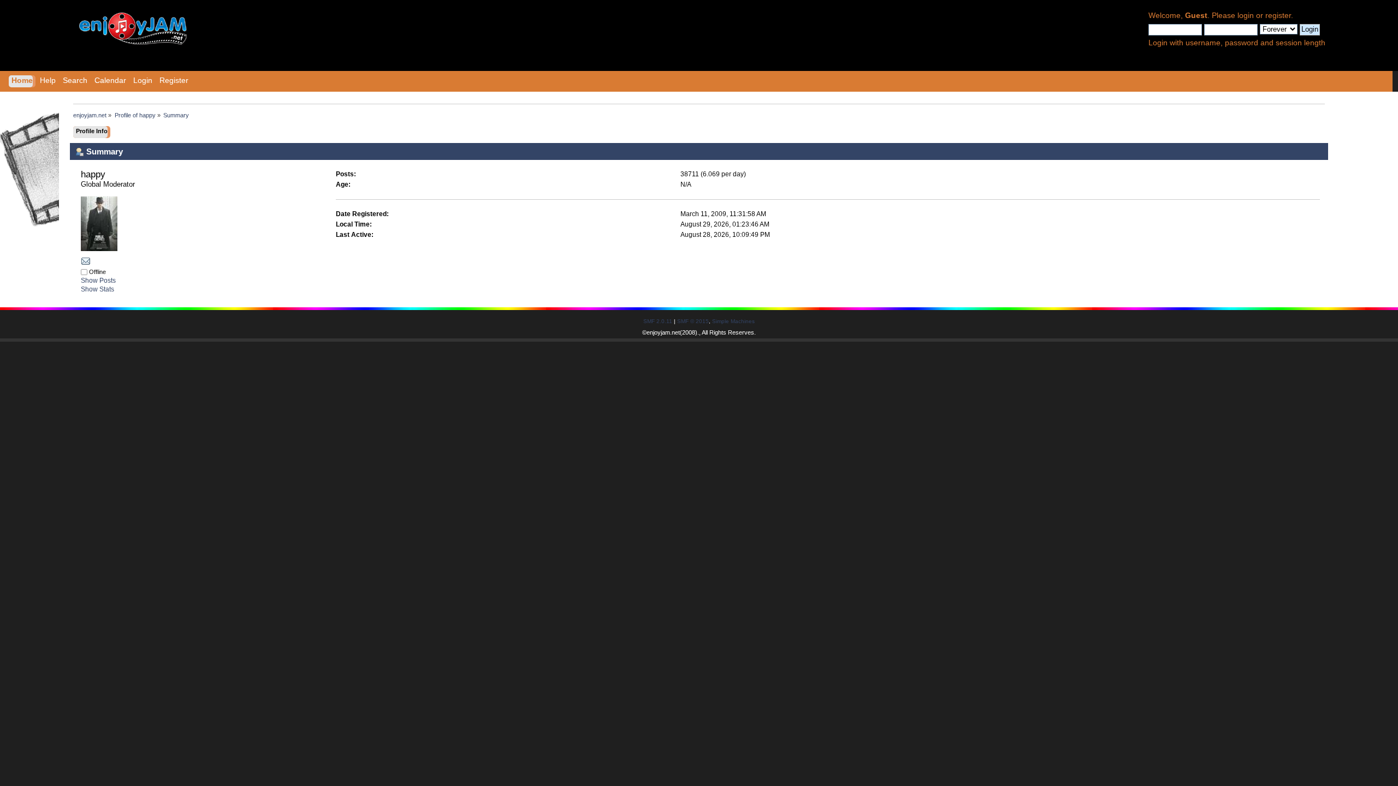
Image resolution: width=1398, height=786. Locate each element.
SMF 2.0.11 (657, 321)
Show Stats (97, 289)
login (1245, 15)
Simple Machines (733, 321)
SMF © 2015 (693, 321)
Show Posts (98, 280)
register (1278, 15)
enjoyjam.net (663, 332)
